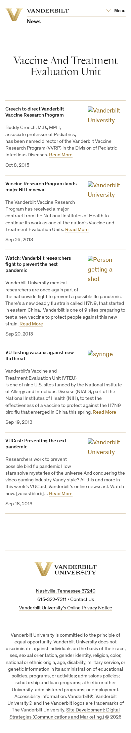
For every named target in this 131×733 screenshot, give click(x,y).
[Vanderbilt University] (65, 569)
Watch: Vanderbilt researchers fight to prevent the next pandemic (38, 264)
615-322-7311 (52, 599)
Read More (61, 155)
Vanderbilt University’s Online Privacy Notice (65, 608)
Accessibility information (40, 696)
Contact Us (82, 599)
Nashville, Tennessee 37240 (65, 591)
